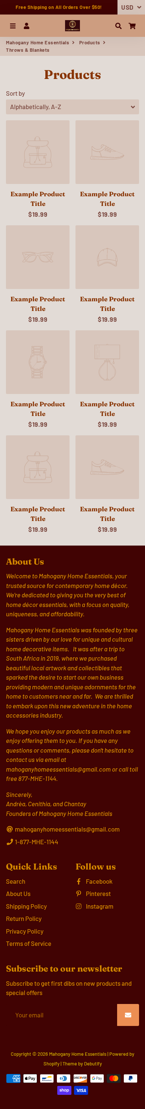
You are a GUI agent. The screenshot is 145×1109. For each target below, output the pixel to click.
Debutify (93, 1064)
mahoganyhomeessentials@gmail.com (67, 829)
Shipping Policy (26, 906)
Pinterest (98, 893)
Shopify (51, 1064)
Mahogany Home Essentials (37, 42)
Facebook (99, 881)
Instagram (99, 906)
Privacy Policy (25, 931)
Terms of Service (28, 943)
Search (15, 881)
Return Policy (24, 918)
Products (89, 42)
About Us (18, 893)
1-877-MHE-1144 (36, 841)
